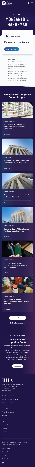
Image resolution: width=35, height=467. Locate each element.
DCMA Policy (5, 455)
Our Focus (5, 408)
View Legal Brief (11, 49)
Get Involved (6, 425)
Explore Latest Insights (17, 323)
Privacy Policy (6, 448)
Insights (4, 415)
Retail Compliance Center (10, 399)
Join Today (17, 366)
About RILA (5, 428)
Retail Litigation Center (9, 396)
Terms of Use (6, 452)
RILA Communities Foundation (11, 403)
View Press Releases (17, 318)
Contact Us (5, 431)
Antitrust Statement (8, 459)
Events (4, 421)
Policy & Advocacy (8, 412)
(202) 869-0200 (6, 390)
